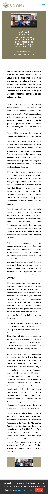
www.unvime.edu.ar (23, 490)
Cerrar (39, 490)
